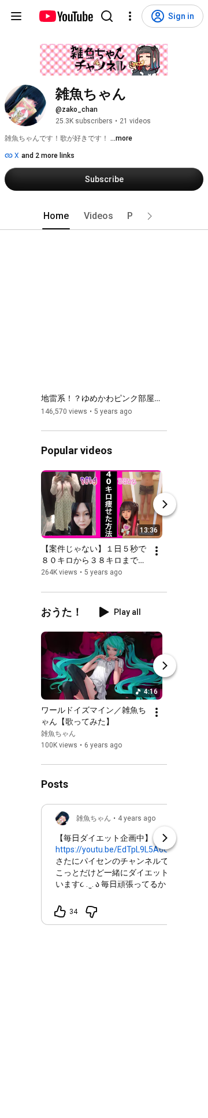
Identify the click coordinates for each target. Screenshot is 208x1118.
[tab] (56, 216)
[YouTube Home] (65, 16)
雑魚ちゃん (58, 734)
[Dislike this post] (91, 911)
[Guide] (16, 16)
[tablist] (104, 216)
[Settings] (130, 16)
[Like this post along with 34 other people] (60, 911)
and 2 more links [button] (48, 156)
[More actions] (156, 551)
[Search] (107, 16)
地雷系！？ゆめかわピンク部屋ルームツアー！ (104, 398)
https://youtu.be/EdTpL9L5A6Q (112, 849)
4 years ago (136, 818)
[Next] (164, 504)
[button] (150, 216)
